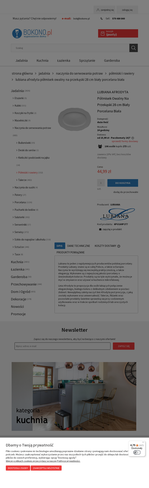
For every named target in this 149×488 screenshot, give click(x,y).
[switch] (137, 452)
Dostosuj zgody (18, 468)
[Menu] (143, 443)
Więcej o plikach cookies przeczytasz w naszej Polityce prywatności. (43, 461)
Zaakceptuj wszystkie (46, 468)
